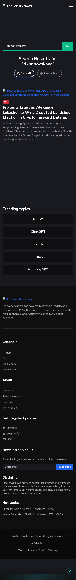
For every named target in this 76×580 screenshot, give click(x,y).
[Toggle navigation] (70, 7)
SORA (38, 257)
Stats (42, 550)
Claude (38, 244)
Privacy (32, 550)
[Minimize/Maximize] (69, 571)
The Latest (51, 73)
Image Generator (12, 514)
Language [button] (37, 542)
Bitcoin (27, 509)
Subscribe (64, 467)
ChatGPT (38, 231)
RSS (9, 439)
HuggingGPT (38, 269)
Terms (22, 550)
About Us (8, 390)
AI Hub (7, 352)
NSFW (38, 219)
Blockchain (9, 363)
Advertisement (12, 396)
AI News (41, 514)
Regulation (9, 369)
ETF (50, 514)
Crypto (7, 358)
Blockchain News (31, 536)
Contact (8, 402)
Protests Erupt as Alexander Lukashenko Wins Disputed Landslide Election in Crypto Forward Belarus (37, 112)
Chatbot (29, 514)
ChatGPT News (12, 509)
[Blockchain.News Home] (19, 8)
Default (26, 73)
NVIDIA (59, 514)
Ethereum (39, 509)
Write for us (10, 407)
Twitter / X (13, 433)
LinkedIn (12, 427)
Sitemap (53, 550)
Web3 (50, 509)
